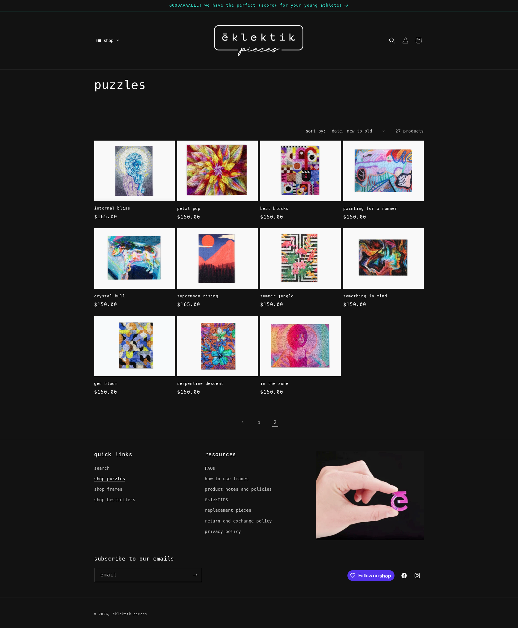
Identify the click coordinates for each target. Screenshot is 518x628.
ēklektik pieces (130, 614)
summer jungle (277, 296)
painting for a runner (370, 208)
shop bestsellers (114, 499)
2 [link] (275, 422)
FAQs (210, 468)
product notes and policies (238, 489)
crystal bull (109, 296)
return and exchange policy (238, 521)
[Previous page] (242, 422)
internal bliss (112, 208)
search (102, 468)
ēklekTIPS (216, 499)
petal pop (188, 208)
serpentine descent (200, 383)
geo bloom (105, 383)
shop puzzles (109, 478)
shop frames (108, 489)
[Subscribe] (195, 575)
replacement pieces (228, 510)
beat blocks (274, 208)
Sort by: (316, 131)
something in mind (365, 296)
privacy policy (223, 531)
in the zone (274, 383)
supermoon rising (198, 296)
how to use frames (227, 478)
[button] (392, 40)
